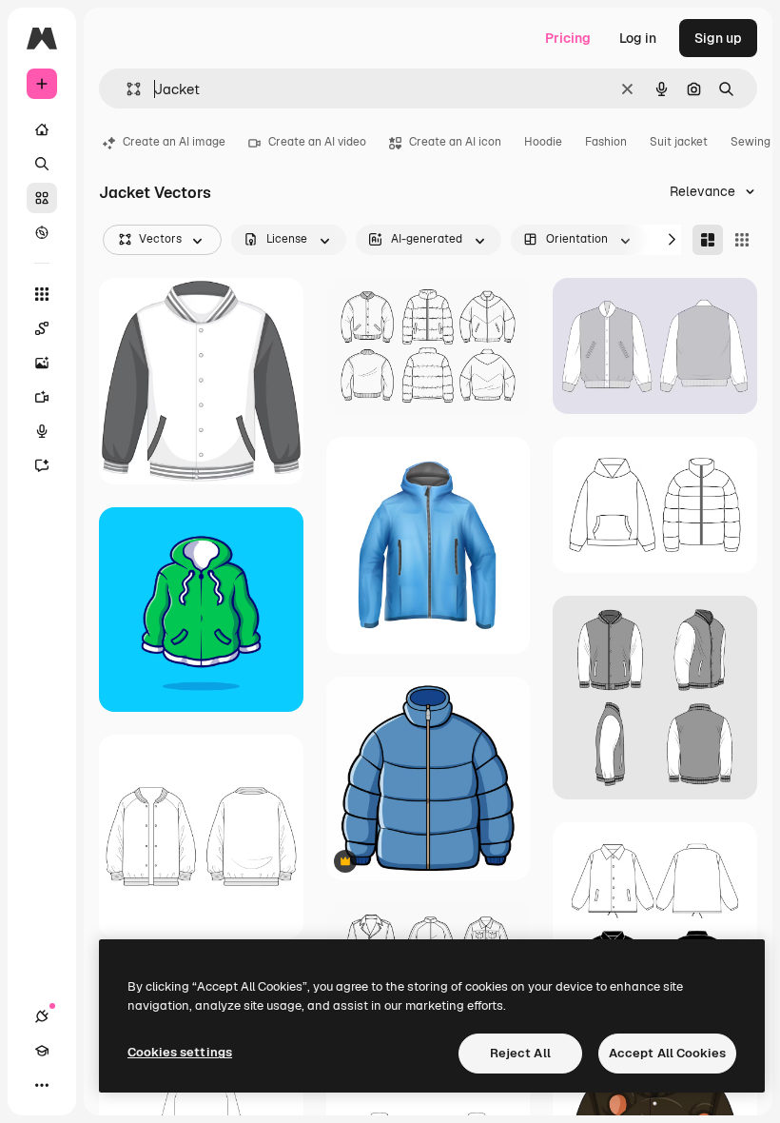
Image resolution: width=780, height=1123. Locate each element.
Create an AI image (174, 141)
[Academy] (42, 1050)
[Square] (742, 240)
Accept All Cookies (667, 1053)
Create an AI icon (455, 141)
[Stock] (42, 198)
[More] (42, 1085)
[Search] (42, 163)
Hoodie (543, 141)
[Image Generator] (42, 362)
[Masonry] (707, 240)
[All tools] (42, 294)
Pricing (568, 38)
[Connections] (42, 1016)
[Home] (42, 129)
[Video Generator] (42, 397)
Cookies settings (179, 1052)
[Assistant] (42, 465)
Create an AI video (317, 141)
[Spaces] (42, 328)
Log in (637, 38)
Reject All (520, 1053)
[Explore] (42, 232)
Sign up (718, 38)
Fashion (606, 141)
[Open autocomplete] (126, 89)
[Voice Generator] (42, 431)
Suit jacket (679, 141)
